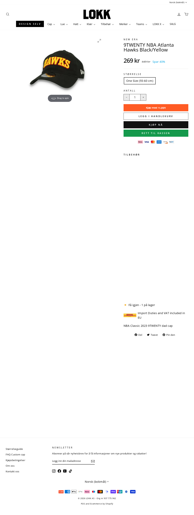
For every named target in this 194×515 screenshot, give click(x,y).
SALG (173, 24)
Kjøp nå (156, 124)
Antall (130, 90)
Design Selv (30, 23)
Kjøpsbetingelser (15, 460)
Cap (50, 24)
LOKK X (157, 24)
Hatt (76, 24)
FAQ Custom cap (15, 454)
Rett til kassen (156, 133)
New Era (131, 39)
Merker (123, 24)
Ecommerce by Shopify (101, 503)
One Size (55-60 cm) (139, 81)
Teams (140, 24)
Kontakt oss (12, 471)
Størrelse (133, 74)
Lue (63, 24)
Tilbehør (106, 24)
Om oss (10, 465)
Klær (90, 24)
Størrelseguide (14, 449)
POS (83, 503)
